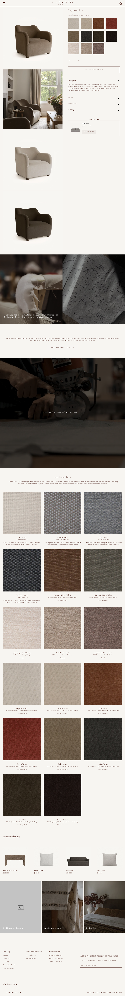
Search (105, 992)
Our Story (6, 961)
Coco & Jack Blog (8, 968)
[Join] (120, 965)
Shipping (71, 110)
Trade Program (31, 958)
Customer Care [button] (55, 952)
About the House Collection (62, 347)
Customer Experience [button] (34, 952)
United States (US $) (12, 992)
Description (72, 81)
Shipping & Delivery (55, 955)
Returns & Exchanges (56, 958)
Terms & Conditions (55, 961)
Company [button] (6, 952)
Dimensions (72, 104)
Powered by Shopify (115, 992)
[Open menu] (6, 3)
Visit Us (5, 955)
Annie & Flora (93, 992)
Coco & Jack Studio (9, 965)
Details (70, 98)
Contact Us (6, 958)
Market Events (31, 955)
